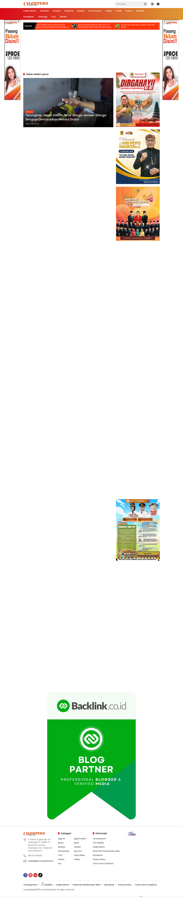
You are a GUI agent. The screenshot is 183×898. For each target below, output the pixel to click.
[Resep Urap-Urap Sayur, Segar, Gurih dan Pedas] (97, 26)
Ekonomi (78, 851)
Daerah (77, 847)
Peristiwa (29, 112)
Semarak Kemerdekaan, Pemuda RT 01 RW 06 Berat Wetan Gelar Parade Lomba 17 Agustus (74, 26)
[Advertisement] (12, 60)
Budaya (61, 847)
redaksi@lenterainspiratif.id (40, 861)
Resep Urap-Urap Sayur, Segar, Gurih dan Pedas (118, 26)
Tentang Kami (99, 838)
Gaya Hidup (79, 855)
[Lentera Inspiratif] (35, 4)
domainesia (63, 851)
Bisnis (76, 842)
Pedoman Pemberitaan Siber (106, 851)
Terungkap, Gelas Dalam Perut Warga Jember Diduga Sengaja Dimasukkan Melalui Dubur (65, 117)
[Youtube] (35, 875)
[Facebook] (25, 875)
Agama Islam (80, 838)
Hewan (61, 859)
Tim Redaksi (98, 842)
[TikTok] (40, 875)
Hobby (77, 859)
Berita (61, 842)
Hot (59, 863)
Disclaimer (98, 855)
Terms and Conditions (103, 863)
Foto (60, 855)
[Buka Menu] (158, 4)
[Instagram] (30, 875)
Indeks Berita (99, 847)
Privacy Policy (99, 859)
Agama (61, 838)
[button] (145, 4)
